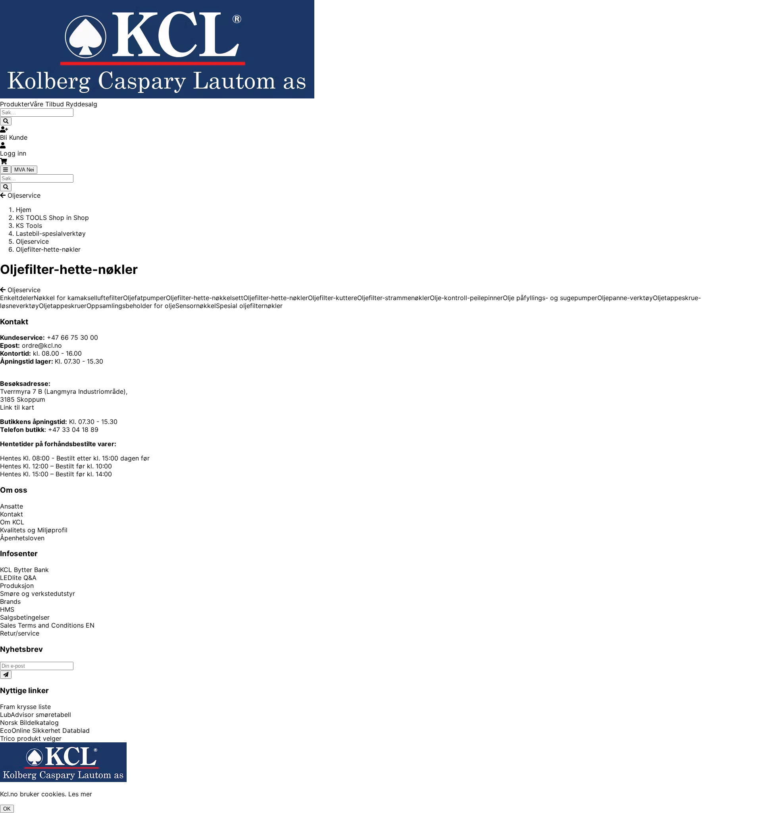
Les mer (80, 794)
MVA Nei (24, 170)
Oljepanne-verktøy (625, 298)
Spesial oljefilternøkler (249, 306)
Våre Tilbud (48, 104)
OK (7, 809)
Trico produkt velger (31, 738)
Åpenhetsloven (22, 538)
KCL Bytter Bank (24, 570)
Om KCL (12, 522)
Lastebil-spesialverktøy (51, 233)
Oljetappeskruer (63, 306)
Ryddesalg (81, 104)
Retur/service (19, 633)
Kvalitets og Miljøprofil (33, 530)
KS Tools (29, 225)
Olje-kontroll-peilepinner (466, 298)
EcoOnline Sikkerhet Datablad (45, 730)
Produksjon (17, 586)
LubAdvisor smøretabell (35, 715)
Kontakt (11, 514)
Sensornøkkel (195, 306)
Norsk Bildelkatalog (29, 722)
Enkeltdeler (17, 298)
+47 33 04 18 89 (73, 429)
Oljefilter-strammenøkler (393, 298)
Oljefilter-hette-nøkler (275, 298)
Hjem (23, 210)
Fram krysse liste (25, 707)
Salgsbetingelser (25, 617)
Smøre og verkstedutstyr (37, 593)
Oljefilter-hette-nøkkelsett (204, 298)
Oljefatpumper (144, 298)
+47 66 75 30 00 (72, 337)
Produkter (15, 104)
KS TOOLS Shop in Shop (52, 218)
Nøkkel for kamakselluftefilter (78, 298)
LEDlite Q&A (18, 578)
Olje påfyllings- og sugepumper (550, 298)
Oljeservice (24, 195)
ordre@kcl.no (42, 345)
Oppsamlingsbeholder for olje (131, 306)
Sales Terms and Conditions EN (47, 625)
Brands (10, 601)
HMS (7, 609)
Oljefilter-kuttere (332, 298)
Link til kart (17, 407)
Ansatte (11, 506)
